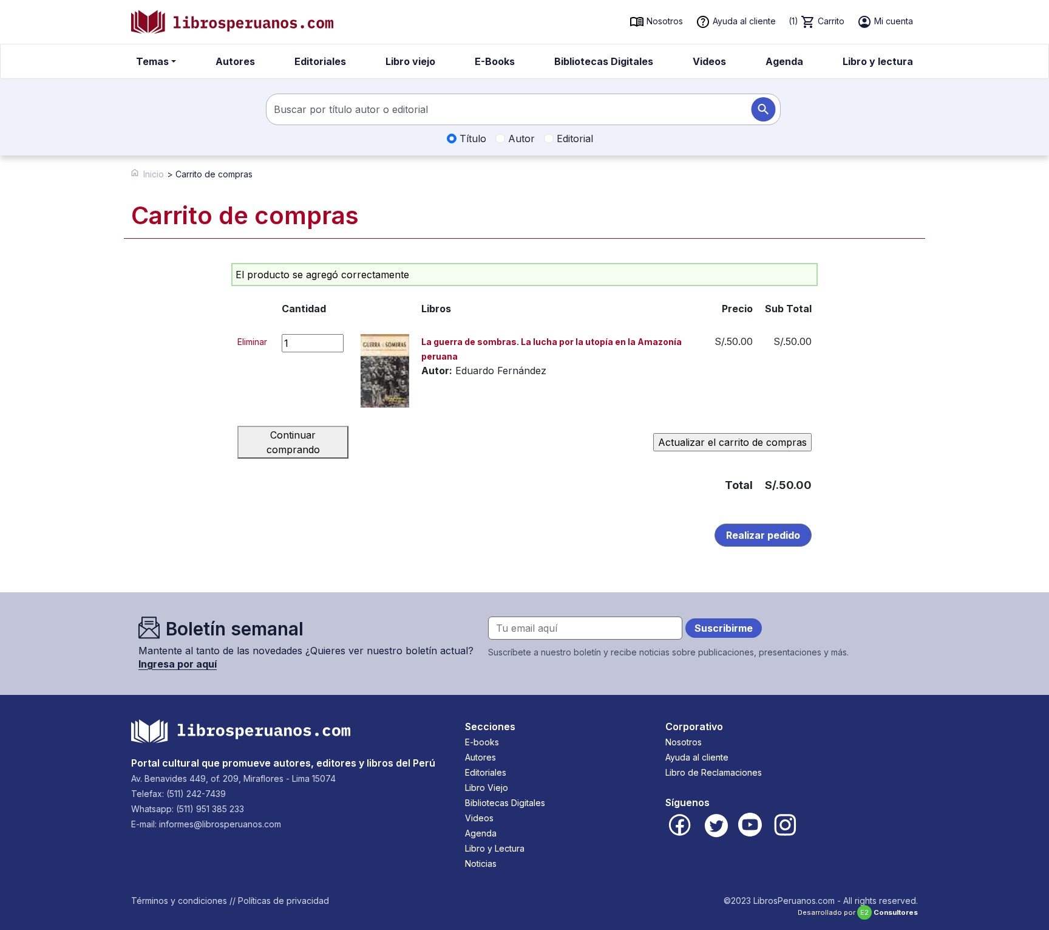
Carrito (816, 21)
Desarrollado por (858, 912)
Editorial (573, 138)
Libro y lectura (878, 61)
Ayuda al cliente (743, 21)
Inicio (153, 174)
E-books (482, 742)
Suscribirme (723, 628)
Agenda (784, 61)
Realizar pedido (763, 535)
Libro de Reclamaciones (713, 772)
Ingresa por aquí (177, 664)
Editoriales (320, 61)
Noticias (481, 863)
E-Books (495, 61)
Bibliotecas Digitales (603, 61)
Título (471, 138)
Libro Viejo (486, 787)
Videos (709, 61)
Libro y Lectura (494, 848)
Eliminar (252, 342)
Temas (152, 61)
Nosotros (663, 21)
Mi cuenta (892, 21)
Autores (235, 61)
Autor (520, 138)
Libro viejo (410, 61)
